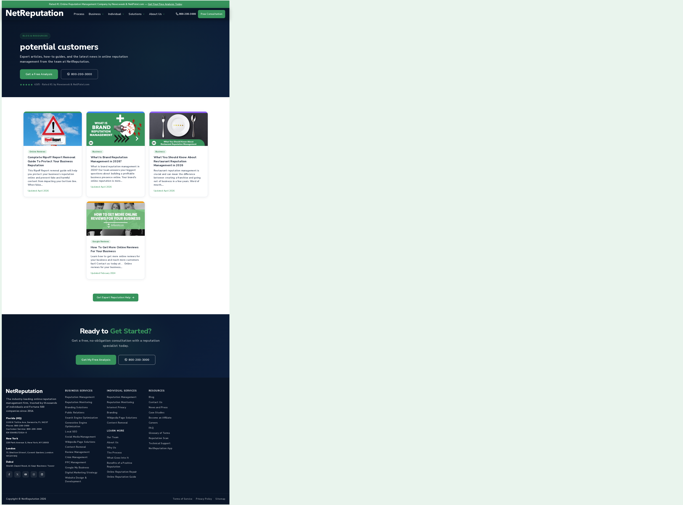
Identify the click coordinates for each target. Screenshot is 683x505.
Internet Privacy (116, 407)
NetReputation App (160, 448)
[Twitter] (17, 474)
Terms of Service (182, 499)
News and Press (158, 407)
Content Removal (75, 447)
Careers (153, 422)
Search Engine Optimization (81, 417)
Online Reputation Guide (121, 476)
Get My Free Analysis (95, 360)
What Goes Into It (118, 457)
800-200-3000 (187, 14)
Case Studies (156, 412)
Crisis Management (76, 457)
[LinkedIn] (42, 474)
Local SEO (71, 431)
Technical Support (159, 443)
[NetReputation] (24, 391)
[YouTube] (25, 474)
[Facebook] (9, 474)
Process (79, 14)
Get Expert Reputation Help (114, 297)
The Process (114, 452)
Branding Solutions (76, 407)
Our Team (112, 437)
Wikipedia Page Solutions (80, 442)
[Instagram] (34, 474)
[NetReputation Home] (34, 14)
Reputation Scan (158, 438)
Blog (151, 397)
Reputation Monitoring (78, 402)
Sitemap (220, 499)
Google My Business (77, 467)
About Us (112, 442)
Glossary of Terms (159, 433)
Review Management (77, 452)
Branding (112, 412)
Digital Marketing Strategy (81, 472)
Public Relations (74, 412)
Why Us (111, 447)
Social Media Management (80, 436)
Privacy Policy (204, 499)
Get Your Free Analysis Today (165, 4)
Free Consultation (211, 14)
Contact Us (155, 402)
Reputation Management (80, 397)
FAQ (151, 428)
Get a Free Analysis (39, 74)
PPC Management (75, 462)
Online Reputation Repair (122, 472)
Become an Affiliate (160, 417)
